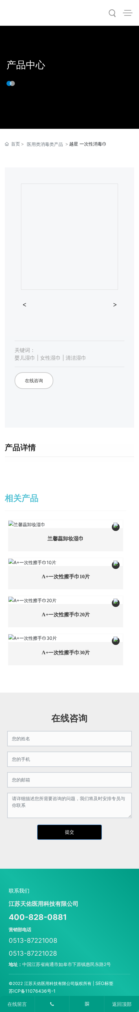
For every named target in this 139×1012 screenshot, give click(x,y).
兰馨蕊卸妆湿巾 (66, 538)
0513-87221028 (33, 953)
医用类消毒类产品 (45, 144)
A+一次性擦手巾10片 (66, 576)
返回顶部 (122, 1004)
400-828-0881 (38, 917)
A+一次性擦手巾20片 (66, 614)
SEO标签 (104, 983)
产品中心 (25, 65)
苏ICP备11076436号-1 (32, 991)
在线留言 (17, 1004)
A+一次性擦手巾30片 (66, 652)
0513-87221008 (33, 940)
